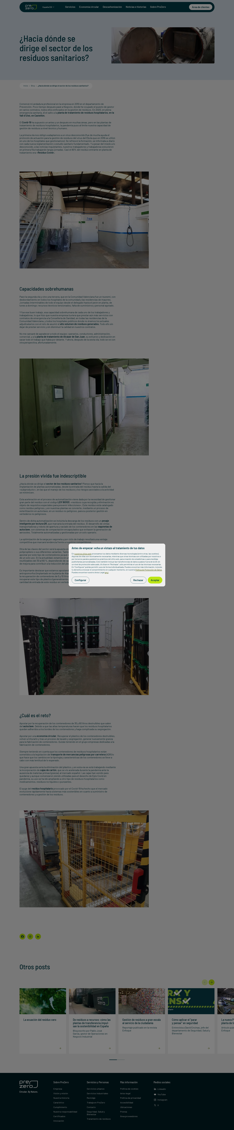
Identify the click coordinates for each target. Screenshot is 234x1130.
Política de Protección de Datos (148, 570)
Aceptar (155, 580)
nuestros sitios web (82, 553)
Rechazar (138, 580)
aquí (106, 572)
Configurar (80, 580)
